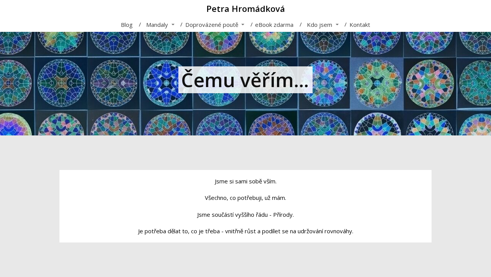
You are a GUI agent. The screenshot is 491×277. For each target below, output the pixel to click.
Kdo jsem (319, 24)
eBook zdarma (274, 24)
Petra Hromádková (245, 8)
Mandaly (157, 24)
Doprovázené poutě (211, 24)
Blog (127, 24)
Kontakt (359, 24)
